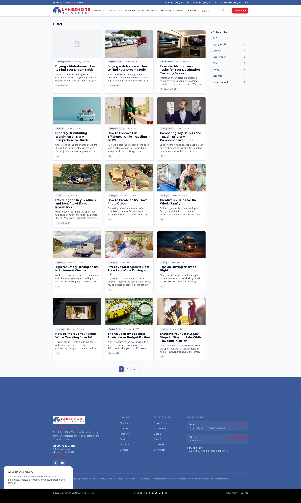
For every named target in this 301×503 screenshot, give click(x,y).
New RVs (124, 423)
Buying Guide (115, 61)
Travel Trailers (161, 423)
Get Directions (59, 455)
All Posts (217, 38)
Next (135, 369)
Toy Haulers (160, 444)
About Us (124, 444)
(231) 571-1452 (238, 424)
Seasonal (61, 262)
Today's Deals (115, 10)
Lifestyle (113, 195)
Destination (159, 449)
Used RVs (124, 428)
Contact (192, 10)
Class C (157, 439)
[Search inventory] (223, 10)
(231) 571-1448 (238, 437)
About (180, 10)
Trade (141, 10)
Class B (157, 433)
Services (151, 10)
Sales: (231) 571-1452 (179, 2)
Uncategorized (63, 61)
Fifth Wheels (160, 428)
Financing (166, 10)
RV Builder (130, 10)
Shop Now (240, 10)
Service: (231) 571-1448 (236, 2)
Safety (60, 128)
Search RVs (97, 10)
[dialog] (38, 482)
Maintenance (167, 61)
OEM (59, 195)
